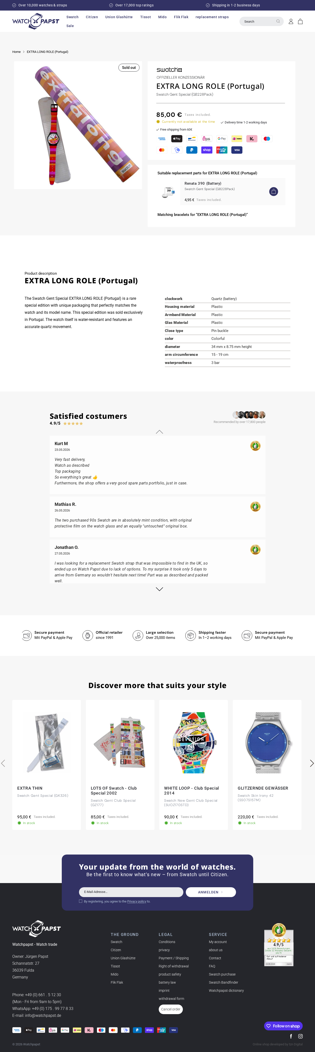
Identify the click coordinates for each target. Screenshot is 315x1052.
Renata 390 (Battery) (203, 183)
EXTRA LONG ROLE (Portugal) (47, 52)
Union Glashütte (123, 958)
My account (218, 942)
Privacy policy (136, 901)
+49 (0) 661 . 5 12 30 (43, 994)
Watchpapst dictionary (226, 990)
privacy (164, 950)
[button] (72, 17)
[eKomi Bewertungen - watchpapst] (279, 944)
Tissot (115, 966)
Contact (215, 958)
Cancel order (170, 1009)
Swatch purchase (222, 974)
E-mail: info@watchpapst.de (36, 1015)
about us (215, 950)
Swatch (116, 942)
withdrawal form (171, 999)
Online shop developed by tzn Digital (278, 1044)
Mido (114, 974)
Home (16, 52)
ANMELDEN (208, 892)
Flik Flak (117, 982)
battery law (167, 982)
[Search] (278, 21)
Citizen (116, 950)
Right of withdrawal (174, 966)
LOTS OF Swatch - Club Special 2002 (114, 791)
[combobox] (261, 21)
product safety (170, 974)
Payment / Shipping (174, 958)
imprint (164, 990)
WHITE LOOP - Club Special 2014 (191, 791)
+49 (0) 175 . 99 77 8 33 (52, 1008)
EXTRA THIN (30, 788)
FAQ (212, 966)
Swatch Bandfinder (223, 982)
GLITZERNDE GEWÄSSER (263, 788)
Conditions (167, 942)
